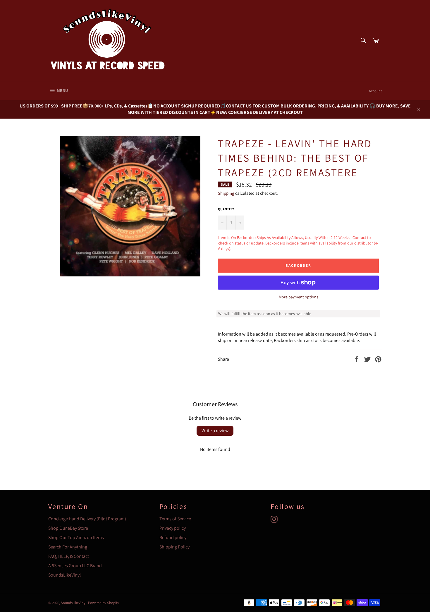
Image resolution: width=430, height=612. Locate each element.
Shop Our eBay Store (68, 528)
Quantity (226, 209)
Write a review (215, 431)
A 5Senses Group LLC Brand (75, 566)
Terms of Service (175, 519)
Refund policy (172, 537)
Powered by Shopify (103, 602)
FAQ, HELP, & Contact (68, 556)
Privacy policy (172, 528)
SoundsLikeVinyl (64, 575)
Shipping (226, 193)
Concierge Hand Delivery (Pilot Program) (87, 519)
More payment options (298, 297)
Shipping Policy (174, 547)
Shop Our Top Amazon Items (76, 537)
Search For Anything (67, 547)
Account (375, 90)
